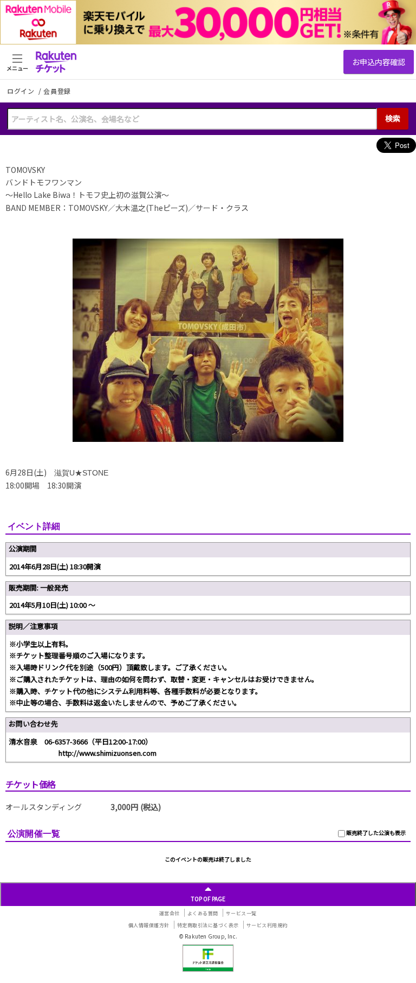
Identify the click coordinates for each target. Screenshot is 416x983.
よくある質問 (202, 913)
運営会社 (169, 913)
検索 (392, 118)
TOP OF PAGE (208, 899)
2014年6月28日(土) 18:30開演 (55, 566)
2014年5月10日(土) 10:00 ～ (52, 605)
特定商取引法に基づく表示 (208, 925)
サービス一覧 (241, 913)
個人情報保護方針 (149, 925)
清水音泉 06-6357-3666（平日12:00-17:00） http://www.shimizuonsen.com (83, 747)
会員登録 (57, 91)
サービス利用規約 (267, 925)
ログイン (21, 90)
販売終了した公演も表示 (375, 832)
